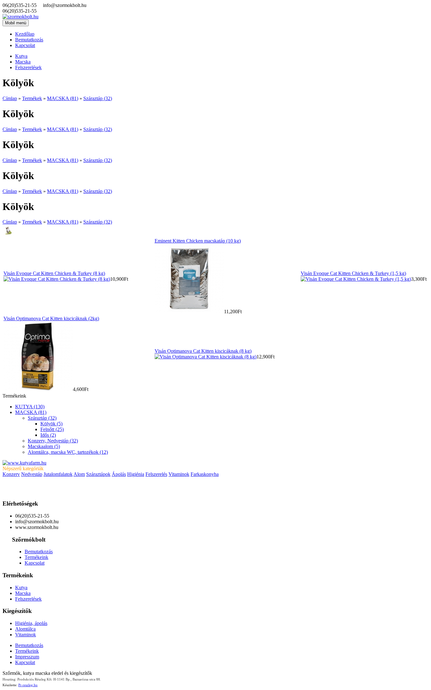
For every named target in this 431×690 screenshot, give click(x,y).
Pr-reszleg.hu (28, 685)
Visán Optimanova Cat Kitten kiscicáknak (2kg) (51, 318)
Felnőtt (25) (52, 429)
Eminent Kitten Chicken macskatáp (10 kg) (198, 240)
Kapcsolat (25, 45)
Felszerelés (156, 474)
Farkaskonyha (205, 474)
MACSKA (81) (62, 98)
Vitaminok (178, 474)
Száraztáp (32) (97, 98)
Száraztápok (98, 474)
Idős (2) (48, 435)
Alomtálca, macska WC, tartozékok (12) (68, 452)
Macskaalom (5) (44, 446)
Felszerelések (28, 67)
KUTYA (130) (29, 406)
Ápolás (119, 474)
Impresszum (27, 656)
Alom (79, 474)
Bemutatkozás (29, 39)
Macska (23, 61)
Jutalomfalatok (58, 474)
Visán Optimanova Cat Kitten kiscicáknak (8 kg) (203, 351)
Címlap (10, 98)
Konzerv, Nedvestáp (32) (53, 440)
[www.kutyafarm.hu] (24, 462)
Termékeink (36, 557)
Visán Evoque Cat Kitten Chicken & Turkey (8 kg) (54, 273)
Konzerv (11, 474)
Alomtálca (25, 629)
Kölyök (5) (51, 423)
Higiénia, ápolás (31, 623)
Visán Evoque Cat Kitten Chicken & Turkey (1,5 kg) (353, 273)
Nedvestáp (31, 474)
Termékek (32, 98)
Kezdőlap (24, 34)
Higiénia (135, 474)
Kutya (21, 56)
